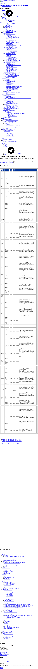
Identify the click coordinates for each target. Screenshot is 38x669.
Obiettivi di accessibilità (3, 655)
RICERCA (4, 78)
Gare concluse (8, 598)
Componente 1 (6, 104)
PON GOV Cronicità (7, 98)
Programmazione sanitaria (9, 83)
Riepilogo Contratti (7, 603)
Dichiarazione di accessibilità (4, 654)
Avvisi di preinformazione (8, 590)
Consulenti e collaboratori (6, 568)
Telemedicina (8, 105)
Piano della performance (7, 575)
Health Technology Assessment (10, 81)
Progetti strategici (8, 112)
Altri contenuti (4, 633)
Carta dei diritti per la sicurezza (10, 52)
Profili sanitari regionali (9, 44)
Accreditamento (8, 48)
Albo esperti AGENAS (7, 637)
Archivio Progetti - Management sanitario (12, 89)
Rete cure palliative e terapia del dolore (11, 67)
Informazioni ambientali (5, 630)
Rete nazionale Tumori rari (10, 66)
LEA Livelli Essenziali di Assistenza (11, 41)
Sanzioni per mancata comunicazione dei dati (10, 565)
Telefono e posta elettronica (8, 564)
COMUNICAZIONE (7, 33)
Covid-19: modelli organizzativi (10, 80)
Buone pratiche (8, 91)
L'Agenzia (5, 24)
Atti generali (6, 557)
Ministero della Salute (12, 0)
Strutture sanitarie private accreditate (7, 631)
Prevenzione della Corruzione (8, 634)
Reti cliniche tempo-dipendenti (10, 64)
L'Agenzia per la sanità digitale (8, 111)
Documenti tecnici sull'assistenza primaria (12, 103)
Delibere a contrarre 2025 (9, 592)
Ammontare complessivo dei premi (9, 577)
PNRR (3, 99)
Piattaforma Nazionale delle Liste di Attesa (10, 121)
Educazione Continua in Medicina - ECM (12, 61)
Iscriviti (1, 667)
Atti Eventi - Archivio (9, 36)
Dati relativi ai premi (7, 578)
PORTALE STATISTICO (6, 117)
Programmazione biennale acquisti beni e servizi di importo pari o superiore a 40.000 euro (17, 606)
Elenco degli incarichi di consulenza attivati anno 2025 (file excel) (12, 440)
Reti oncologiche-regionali (10, 65)
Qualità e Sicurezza (7, 47)
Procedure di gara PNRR (7, 600)
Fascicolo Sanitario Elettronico (12, 116)
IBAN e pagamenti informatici (8, 628)
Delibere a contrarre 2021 (9, 596)
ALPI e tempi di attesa (9, 49)
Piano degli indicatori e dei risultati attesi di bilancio (11, 588)
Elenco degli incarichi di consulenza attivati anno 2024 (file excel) (12, 441)
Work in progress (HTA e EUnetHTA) (11, 57)
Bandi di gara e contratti (7, 27)
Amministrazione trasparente (8, 26)
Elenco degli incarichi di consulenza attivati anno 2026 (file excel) (12, 439)
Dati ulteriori (6, 638)
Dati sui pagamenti (7, 626)
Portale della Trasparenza (11, 115)
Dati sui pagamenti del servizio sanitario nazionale (11, 627)
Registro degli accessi (7, 635)
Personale (3, 567)
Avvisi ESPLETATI (7, 573)
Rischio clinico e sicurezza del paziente (11, 50)
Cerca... (10, 21)
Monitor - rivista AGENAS (10, 35)
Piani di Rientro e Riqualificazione (9, 72)
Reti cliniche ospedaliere (7, 63)
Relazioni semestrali (7, 579)
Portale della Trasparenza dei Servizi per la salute (13, 125)
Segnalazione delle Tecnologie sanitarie (11, 59)
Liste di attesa (6, 622)
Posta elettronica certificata (8, 30)
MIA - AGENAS (10, 134)
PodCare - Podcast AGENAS (10, 37)
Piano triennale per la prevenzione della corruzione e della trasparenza (14, 556)
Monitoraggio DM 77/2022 (10, 102)
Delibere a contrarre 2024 (9, 594)
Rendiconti (5, 566)
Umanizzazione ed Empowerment (11, 85)
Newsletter (7, 38)
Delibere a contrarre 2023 (9, 593)
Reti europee (8, 95)
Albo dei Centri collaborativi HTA (11, 58)
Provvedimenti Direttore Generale (9, 584)
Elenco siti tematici (7, 31)
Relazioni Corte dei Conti (9, 614)
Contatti (1, 651)
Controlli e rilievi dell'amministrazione (7, 611)
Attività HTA (8, 54)
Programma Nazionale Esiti (8, 119)
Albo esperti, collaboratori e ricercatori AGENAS (13, 75)
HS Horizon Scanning (9, 55)
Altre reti (7, 68)
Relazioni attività (8, 39)
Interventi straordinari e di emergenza (7, 632)
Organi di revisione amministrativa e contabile (10, 612)
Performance (4, 574)
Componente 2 (6, 107)
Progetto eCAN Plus (9, 97)
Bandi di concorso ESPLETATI (8, 571)
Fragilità (7, 92)
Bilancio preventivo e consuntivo (9, 587)
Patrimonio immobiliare (7, 609)
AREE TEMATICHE (5, 32)
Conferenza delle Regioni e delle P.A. (7, 661)
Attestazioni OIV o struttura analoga (11, 616)
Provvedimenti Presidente (8, 582)
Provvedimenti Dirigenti (7, 585)
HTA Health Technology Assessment (9, 53)
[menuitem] (21, 144)
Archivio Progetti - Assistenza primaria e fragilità (13, 87)
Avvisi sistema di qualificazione (8, 602)
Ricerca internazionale (7, 90)
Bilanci (3, 586)
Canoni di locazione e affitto (8, 610)
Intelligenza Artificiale (9, 106)
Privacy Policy (2, 653)
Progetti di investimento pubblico (9, 601)
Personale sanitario (8, 82)
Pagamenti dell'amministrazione (6, 624)
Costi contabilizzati (7, 621)
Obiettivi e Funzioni (7, 131)
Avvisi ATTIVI (6, 572)
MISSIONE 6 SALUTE (7, 100)
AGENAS (14, 4)
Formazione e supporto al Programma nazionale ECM (12, 60)
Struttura (5, 25)
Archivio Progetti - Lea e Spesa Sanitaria (12, 88)
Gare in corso (8, 597)
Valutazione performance (9, 96)
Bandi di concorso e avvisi (8, 28)
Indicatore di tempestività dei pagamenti (10, 625)
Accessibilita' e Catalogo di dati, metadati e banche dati (12, 636)
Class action (6, 620)
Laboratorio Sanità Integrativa (10, 77)
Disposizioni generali (5, 555)
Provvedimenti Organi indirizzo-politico (10, 583)
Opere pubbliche (4, 629)
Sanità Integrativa (6, 76)
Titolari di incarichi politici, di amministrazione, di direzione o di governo (14, 562)
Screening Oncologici (9, 70)
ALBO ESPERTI (6, 74)
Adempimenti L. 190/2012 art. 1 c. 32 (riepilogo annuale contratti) (13, 607)
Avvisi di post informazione (10, 599)
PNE (6, 43)
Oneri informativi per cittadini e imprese (10, 560)
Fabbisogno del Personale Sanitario (11, 45)
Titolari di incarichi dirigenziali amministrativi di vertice (12, 563)
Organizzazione (4, 561)
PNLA (3, 120)
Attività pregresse (8, 46)
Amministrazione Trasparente (6, 554)
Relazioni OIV (8, 618)
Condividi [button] (3, 143)
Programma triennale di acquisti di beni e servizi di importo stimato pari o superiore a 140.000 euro (18, 605)
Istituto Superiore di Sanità (6, 660)
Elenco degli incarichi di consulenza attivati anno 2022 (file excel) (12, 442)
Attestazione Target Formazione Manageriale (12, 108)
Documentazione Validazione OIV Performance (13, 617)
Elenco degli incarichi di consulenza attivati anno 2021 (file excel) (11, 443)
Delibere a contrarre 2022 (9, 595)
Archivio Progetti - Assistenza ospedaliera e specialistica (14, 86)
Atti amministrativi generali (10, 559)
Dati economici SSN (9, 42)
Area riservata (6, 109)
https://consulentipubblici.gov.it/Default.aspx (6, 162)
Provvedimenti (4, 581)
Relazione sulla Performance (8, 576)
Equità (7, 93)
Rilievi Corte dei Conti (9, 613)
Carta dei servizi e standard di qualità (9, 619)
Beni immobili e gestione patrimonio (7, 608)
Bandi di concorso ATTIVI (8, 570)
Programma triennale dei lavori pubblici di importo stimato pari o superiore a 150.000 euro (17, 604)
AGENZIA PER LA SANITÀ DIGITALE (8, 110)
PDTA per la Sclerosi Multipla (10, 69)
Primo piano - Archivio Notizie (10, 34)
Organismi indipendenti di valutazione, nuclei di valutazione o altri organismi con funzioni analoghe (18, 615)
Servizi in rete (6, 623)
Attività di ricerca (8, 56)
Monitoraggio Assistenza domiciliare (11, 101)
